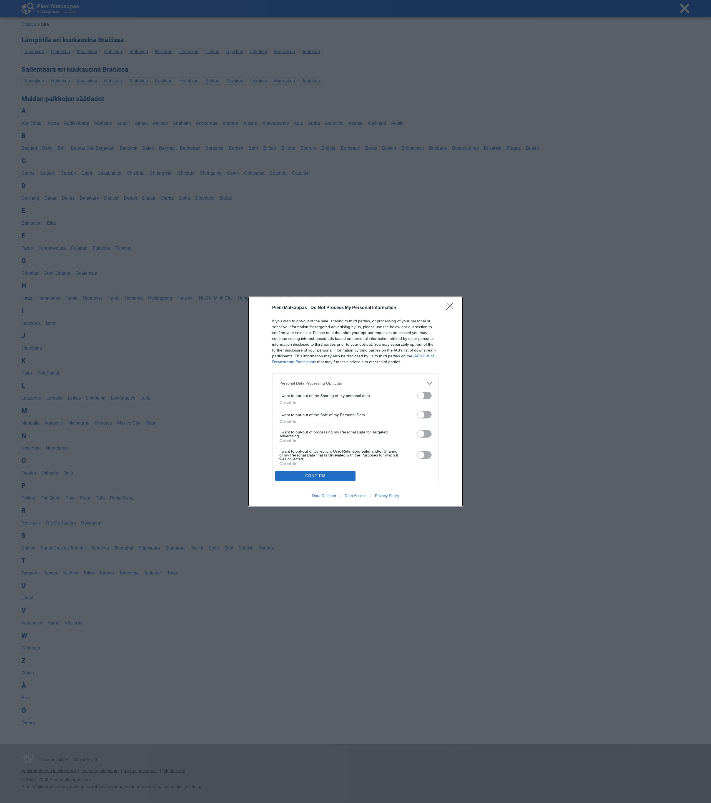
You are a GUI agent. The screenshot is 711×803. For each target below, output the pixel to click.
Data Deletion (324, 495)
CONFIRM (315, 476)
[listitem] (355, 383)
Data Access (355, 495)
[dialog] (355, 401)
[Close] (451, 308)
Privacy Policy (387, 495)
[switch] (424, 395)
